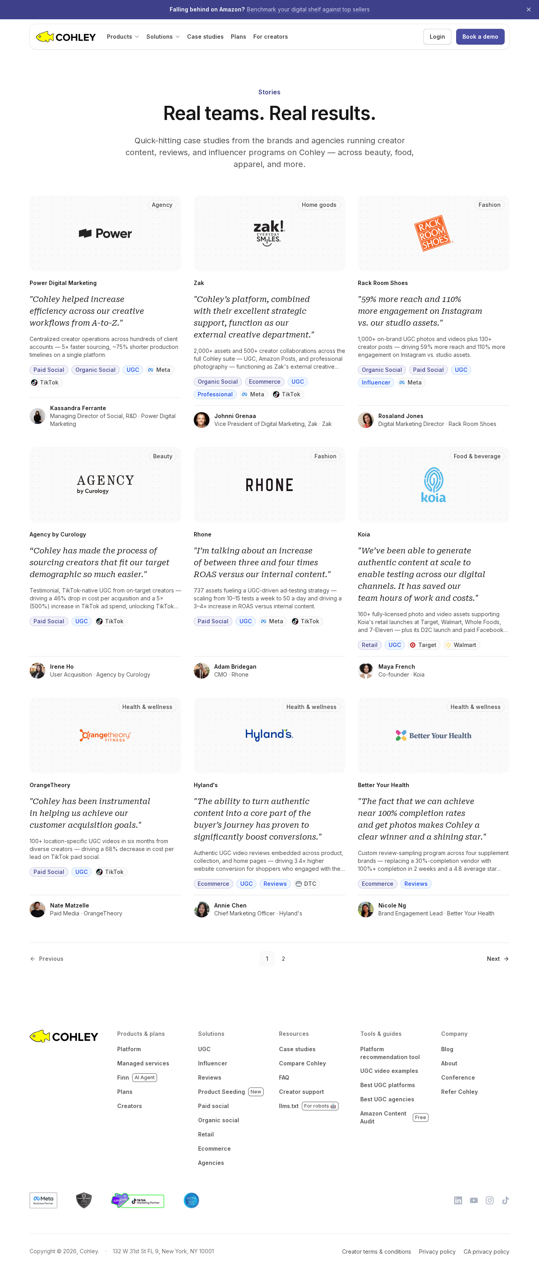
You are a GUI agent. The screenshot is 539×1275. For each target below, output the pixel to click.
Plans (125, 1091)
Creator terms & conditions (376, 1251)
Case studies (297, 1049)
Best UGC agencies (387, 1099)
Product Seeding (229, 1091)
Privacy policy (437, 1251)
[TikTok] (505, 1200)
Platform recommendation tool (390, 1053)
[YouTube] (474, 1200)
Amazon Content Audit (393, 1117)
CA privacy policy (486, 1251)
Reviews (209, 1077)
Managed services (143, 1063)
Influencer (212, 1063)
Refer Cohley (459, 1091)
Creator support (301, 1091)
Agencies (211, 1162)
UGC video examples (389, 1070)
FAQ (284, 1077)
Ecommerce (214, 1148)
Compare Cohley (302, 1063)
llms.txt (307, 1105)
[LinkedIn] (458, 1200)
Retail (206, 1134)
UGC (204, 1049)
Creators (129, 1105)
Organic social (218, 1120)
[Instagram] (490, 1200)
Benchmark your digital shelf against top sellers (308, 9)
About (449, 1063)
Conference (458, 1077)
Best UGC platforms (387, 1085)
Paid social (213, 1105)
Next (493, 958)
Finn (136, 1077)
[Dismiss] (529, 9)
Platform (129, 1049)
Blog (447, 1049)
